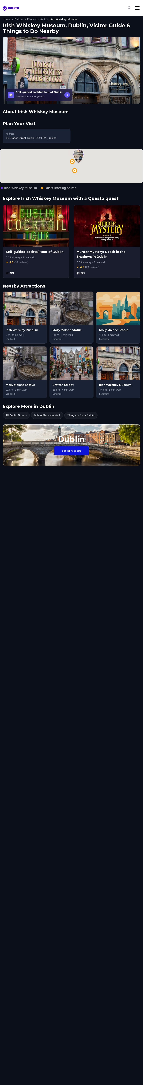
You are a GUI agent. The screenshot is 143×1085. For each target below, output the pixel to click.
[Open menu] (137, 8)
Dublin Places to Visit (47, 415)
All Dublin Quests (16, 415)
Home (6, 19)
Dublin (18, 19)
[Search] (129, 8)
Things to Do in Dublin (81, 415)
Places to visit (36, 19)
